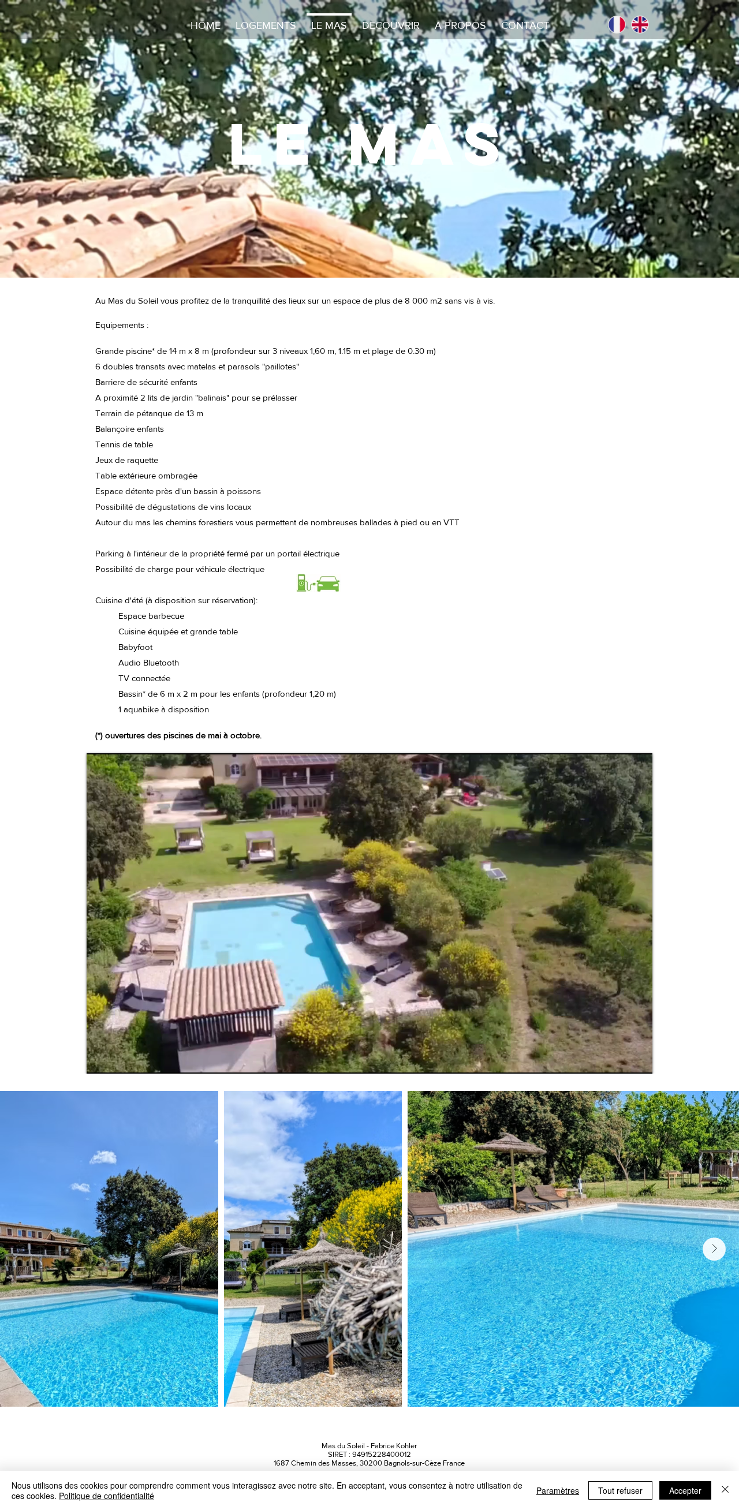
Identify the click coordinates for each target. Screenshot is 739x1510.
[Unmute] (121, 1058)
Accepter (685, 1490)
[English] (639, 24)
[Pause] (101, 1058)
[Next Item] (714, 1249)
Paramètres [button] (557, 1490)
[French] (617, 24)
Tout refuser (620, 1490)
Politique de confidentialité (106, 1495)
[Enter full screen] (636, 1058)
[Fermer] (725, 1490)
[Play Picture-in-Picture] (617, 1058)
